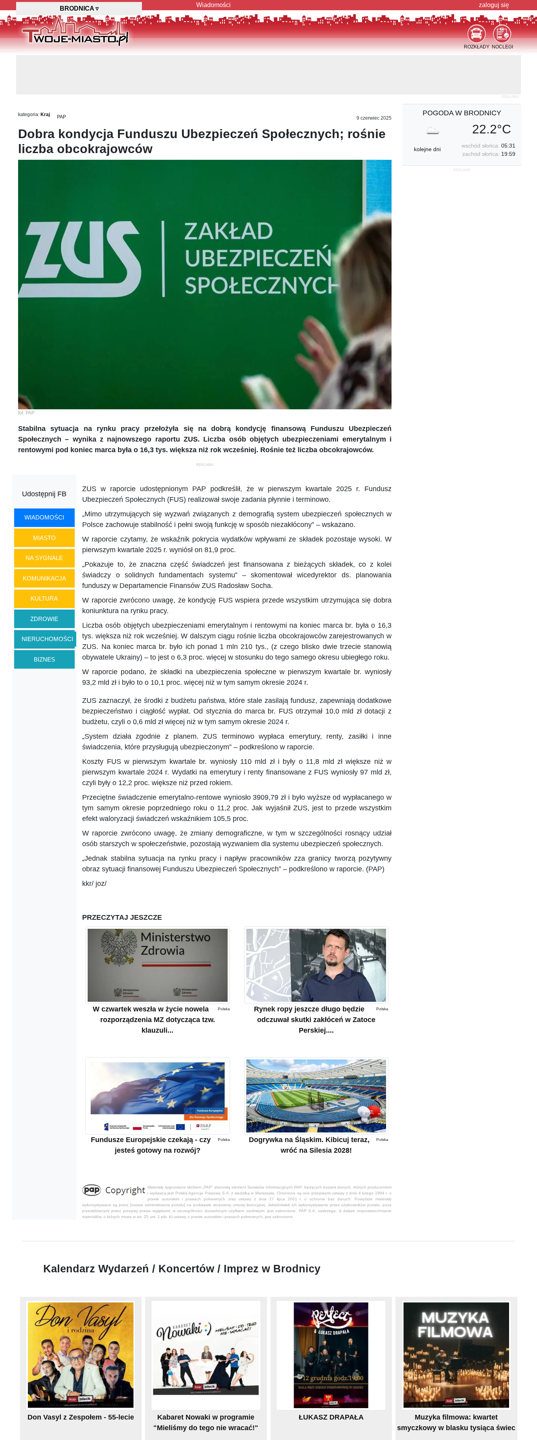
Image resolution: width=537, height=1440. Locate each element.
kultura (44, 598)
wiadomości (44, 517)
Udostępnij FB (44, 494)
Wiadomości (213, 5)
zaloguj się (494, 5)
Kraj (45, 114)
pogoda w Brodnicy (462, 113)
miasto (44, 537)
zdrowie (44, 619)
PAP (61, 117)
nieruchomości (47, 639)
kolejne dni (427, 149)
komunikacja (44, 578)
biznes (44, 659)
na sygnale (44, 558)
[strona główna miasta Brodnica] (75, 31)
